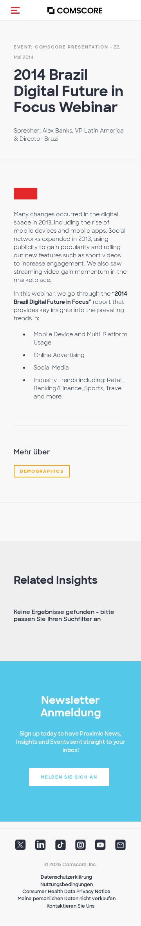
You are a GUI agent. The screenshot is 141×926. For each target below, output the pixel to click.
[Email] (120, 847)
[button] (15, 10)
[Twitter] (20, 847)
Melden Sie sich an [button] (69, 777)
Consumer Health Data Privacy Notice (66, 891)
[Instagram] (80, 847)
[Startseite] (74, 10)
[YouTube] (100, 847)
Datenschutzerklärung (66, 877)
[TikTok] (60, 847)
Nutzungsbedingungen (66, 884)
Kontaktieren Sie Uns (70, 906)
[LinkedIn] (40, 847)
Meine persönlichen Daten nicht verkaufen (67, 898)
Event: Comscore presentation (61, 47)
